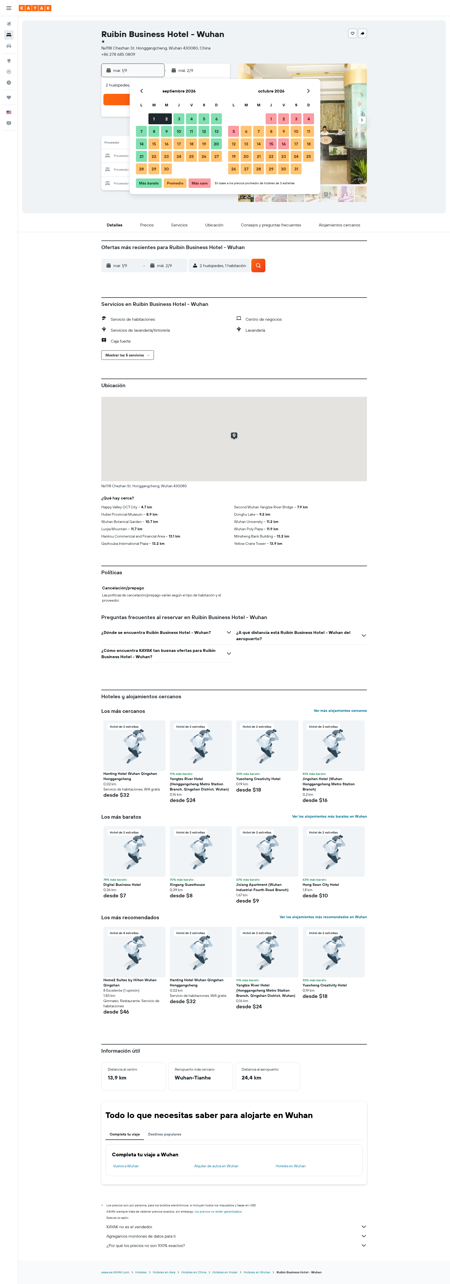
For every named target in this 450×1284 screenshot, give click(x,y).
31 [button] (296, 168)
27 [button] (216, 156)
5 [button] (204, 118)
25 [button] (191, 156)
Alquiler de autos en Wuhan (216, 1166)
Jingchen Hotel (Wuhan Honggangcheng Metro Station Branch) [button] (329, 784)
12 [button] (204, 131)
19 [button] (204, 143)
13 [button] (216, 131)
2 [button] (166, 118)
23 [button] (166, 156)
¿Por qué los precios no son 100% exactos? (146, 1245)
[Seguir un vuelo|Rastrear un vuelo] (9, 71)
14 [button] (141, 143)
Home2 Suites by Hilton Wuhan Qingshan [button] (130, 982)
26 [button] (204, 156)
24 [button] (179, 156)
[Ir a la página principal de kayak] (35, 8)
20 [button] (216, 143)
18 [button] (191, 143)
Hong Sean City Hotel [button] (321, 884)
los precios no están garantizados (218, 1211)
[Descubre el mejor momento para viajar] (9, 82)
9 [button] (166, 131)
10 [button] (179, 131)
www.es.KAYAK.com (115, 1272)
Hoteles (141, 1272)
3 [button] (179, 118)
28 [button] (141, 168)
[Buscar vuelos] (9, 24)
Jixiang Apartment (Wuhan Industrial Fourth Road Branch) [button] (262, 887)
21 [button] (141, 156)
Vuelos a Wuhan (126, 1166)
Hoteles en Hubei (225, 1272)
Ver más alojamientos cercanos (340, 710)
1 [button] (154, 118)
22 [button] (154, 156)
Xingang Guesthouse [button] (187, 884)
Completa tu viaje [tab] (125, 1134)
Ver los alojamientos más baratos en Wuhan (329, 816)
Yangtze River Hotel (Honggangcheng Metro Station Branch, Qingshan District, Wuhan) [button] (199, 784)
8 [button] (154, 131)
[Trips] (9, 97)
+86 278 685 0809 (118, 54)
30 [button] (166, 168)
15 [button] (154, 143)
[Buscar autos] (9, 46)
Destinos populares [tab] (164, 1134)
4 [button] (191, 118)
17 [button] (179, 143)
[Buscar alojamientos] (9, 35)
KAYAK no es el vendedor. (130, 1226)
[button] (9, 8)
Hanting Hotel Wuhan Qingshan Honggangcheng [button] (130, 776)
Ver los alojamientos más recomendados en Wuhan (323, 917)
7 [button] (141, 131)
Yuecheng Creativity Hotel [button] (258, 778)
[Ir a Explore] (9, 60)
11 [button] (191, 131)
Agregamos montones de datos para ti (141, 1236)
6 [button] (216, 118)
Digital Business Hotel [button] (122, 884)
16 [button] (166, 143)
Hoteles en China (194, 1272)
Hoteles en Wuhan (291, 1166)
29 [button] (154, 168)
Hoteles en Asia (164, 1272)
